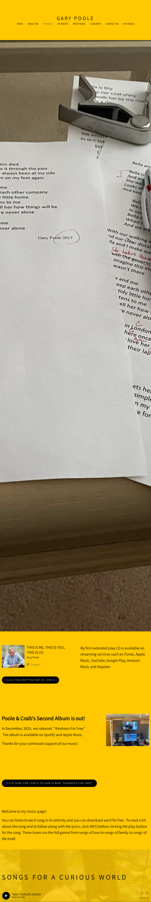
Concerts (95, 23)
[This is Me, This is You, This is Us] (13, 656)
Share (35, 664)
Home (20, 23)
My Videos (128, 23)
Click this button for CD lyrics (30, 680)
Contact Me (112, 23)
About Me (33, 23)
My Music (48, 23)
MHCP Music (79, 23)
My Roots (63, 23)
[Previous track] (142, 893)
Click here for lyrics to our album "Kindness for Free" (49, 783)
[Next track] (147, 893)
